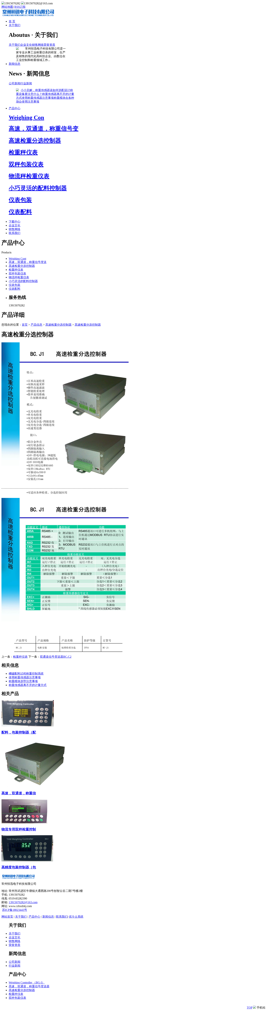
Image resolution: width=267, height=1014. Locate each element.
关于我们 (14, 25)
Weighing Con (26, 117)
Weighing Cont (17, 258)
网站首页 (7, 916)
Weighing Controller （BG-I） (27, 982)
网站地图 (7, 6)
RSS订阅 (19, 6)
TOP (249, 1007)
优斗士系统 (76, 916)
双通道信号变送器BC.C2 (55, 656)
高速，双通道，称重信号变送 (27, 262)
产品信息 (36, 324)
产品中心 (14, 108)
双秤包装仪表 (26, 164)
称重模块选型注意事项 (23, 681)
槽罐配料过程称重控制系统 (26, 673)
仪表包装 (20, 200)
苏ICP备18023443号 (14, 909)
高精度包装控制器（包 (18, 867)
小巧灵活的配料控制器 (38, 188)
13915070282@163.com (23, 902)
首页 (25, 324)
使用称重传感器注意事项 (38, 97)
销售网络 (38, 44)
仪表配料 (20, 212)
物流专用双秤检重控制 (18, 829)
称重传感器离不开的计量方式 (27, 685)
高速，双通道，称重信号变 (43, 128)
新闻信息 (14, 63)
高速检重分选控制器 (35, 140)
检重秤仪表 (23, 152)
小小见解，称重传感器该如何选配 (42, 90)
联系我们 (14, 233)
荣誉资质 (49, 44)
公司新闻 (14, 83)
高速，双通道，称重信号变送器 (29, 986)
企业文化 (26, 44)
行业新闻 (26, 83)
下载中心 (14, 221)
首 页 (12, 21)
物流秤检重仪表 (29, 176)
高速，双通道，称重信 (18, 793)
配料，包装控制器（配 (18, 732)
